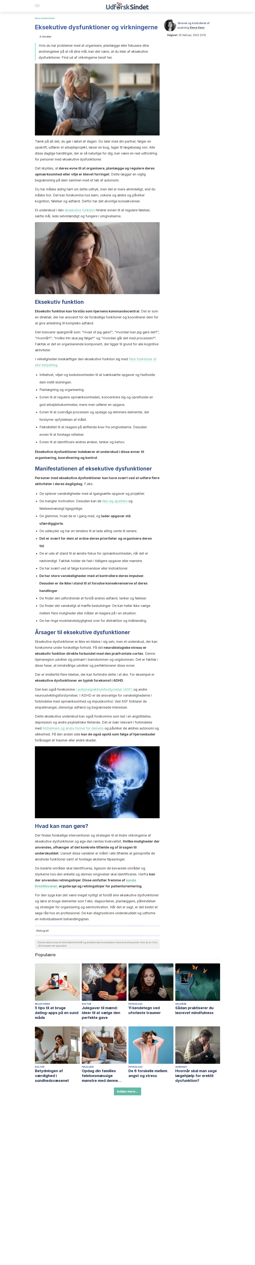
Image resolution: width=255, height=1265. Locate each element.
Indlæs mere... (127, 1091)
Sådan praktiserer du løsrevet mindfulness (194, 1010)
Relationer (42, 1003)
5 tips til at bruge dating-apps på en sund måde (56, 1013)
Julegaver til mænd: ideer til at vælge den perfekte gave (101, 1013)
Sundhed (181, 1066)
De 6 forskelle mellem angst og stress (147, 1073)
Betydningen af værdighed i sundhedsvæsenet (52, 1076)
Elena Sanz (197, 27)
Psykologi (135, 1003)
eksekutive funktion (80, 210)
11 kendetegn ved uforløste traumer (144, 1010)
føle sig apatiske (115, 501)
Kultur (86, 1003)
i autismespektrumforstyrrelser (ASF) (104, 689)
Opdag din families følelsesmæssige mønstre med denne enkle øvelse (100, 1076)
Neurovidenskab (45, 18)
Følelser (88, 1066)
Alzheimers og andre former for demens (73, 728)
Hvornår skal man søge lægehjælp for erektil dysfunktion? (196, 1076)
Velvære (180, 1003)
